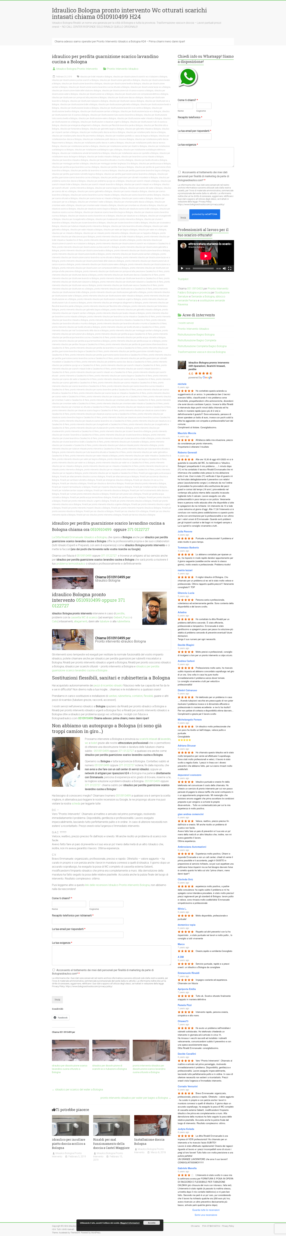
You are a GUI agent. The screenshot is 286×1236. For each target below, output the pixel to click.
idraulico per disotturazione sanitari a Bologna (99, 111)
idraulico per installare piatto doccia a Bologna (146, 132)
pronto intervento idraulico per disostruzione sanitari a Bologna (132, 254)
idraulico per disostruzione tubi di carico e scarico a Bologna (127, 90)
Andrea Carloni (186, 661)
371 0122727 (138, 529)
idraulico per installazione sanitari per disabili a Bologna (123, 146)
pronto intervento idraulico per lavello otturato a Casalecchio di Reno (130, 327)
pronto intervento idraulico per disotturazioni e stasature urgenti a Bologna (109, 299)
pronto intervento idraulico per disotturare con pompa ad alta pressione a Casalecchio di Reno (123, 271)
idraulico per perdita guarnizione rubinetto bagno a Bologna (77, 174)
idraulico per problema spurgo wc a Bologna (105, 181)
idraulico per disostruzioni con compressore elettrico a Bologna (141, 94)
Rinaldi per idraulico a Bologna (73, 483)
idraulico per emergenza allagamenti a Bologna (80, 125)
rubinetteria (123, 621)
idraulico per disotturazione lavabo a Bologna (79, 108)
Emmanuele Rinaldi (188, 973)
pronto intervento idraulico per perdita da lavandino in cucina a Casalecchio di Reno (106, 348)
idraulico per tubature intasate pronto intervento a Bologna (85, 226)
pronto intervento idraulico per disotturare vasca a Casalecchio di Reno (127, 285)
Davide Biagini (186, 644)
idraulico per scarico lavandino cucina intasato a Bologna (95, 195)
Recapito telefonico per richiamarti (73, 915)
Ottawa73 (183, 1021)
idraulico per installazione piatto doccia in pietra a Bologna (99, 143)
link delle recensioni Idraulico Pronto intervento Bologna (117, 885)
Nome (55, 909)
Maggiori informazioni (130, 1223)
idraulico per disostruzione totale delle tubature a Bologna (76, 90)
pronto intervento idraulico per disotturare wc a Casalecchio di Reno (123, 289)
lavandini (165, 739)
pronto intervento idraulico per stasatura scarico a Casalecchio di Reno (141, 407)
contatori (137, 695)
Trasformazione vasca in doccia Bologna (202, 352)
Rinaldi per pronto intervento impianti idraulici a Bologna (86, 508)
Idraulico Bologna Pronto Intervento (77, 68)
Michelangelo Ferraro (190, 719)
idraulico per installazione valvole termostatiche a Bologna (85, 153)
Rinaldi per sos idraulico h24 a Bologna (131, 511)
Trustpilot (183, 279)
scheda (76, 803)
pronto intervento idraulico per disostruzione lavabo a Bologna (86, 250)
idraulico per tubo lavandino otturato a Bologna (131, 226)
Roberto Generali (187, 452)
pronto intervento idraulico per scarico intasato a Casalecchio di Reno (127, 383)
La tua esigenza (62, 942)
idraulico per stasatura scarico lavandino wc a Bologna (91, 216)
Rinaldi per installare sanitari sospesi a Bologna (72, 490)
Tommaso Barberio (188, 547)
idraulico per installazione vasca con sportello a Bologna (134, 153)
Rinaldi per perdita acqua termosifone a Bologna (90, 497)
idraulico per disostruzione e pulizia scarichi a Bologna (75, 80)
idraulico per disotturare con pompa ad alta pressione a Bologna (79, 97)
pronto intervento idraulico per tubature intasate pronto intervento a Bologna (124, 445)
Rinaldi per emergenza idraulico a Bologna (114, 480)
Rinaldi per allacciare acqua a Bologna (122, 476)
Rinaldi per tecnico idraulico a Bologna (138, 515)
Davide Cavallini (187, 1053)
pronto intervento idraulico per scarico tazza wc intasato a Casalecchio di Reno (112, 393)
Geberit (118, 617)
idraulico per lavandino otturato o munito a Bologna (111, 160)
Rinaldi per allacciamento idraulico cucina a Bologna (82, 476)
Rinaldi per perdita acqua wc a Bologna (129, 497)
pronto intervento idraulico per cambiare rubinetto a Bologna (109, 240)
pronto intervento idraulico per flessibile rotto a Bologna (106, 306)
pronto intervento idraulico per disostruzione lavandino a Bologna (142, 250)
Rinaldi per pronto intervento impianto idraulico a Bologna (136, 508)
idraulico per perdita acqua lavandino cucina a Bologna (75, 167)
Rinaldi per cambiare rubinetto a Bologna (77, 480)
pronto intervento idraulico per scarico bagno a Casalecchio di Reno (123, 376)
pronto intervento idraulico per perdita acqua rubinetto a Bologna (138, 337)
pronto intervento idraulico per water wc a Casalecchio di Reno (122, 463)
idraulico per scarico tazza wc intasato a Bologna (99, 198)
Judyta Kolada (186, 1129)
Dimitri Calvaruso (187, 690)
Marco (181, 944)
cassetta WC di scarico (84, 617)
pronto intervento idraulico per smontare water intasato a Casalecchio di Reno (129, 403)
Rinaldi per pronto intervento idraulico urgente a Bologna (106, 504)
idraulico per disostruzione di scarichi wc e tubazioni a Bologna (140, 77)
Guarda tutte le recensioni (205, 1209)
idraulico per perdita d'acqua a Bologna (117, 167)
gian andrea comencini (191, 814)
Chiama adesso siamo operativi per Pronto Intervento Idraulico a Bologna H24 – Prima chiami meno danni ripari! (120, 41)
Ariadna (182, 612)
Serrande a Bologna (203, 296)
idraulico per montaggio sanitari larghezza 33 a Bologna (114, 163)
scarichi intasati (148, 739)
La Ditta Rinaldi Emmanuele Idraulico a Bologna (79, 537)
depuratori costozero (189, 774)
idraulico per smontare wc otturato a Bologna (136, 205)
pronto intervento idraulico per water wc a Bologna (73, 463)
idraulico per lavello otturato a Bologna (150, 160)
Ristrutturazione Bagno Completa (197, 340)
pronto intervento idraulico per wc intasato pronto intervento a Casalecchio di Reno (119, 469)
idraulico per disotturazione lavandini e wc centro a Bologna (125, 108)
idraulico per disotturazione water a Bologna (97, 118)
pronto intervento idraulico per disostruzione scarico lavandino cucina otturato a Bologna (149, 1069)
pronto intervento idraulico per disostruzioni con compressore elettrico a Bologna (94, 268)
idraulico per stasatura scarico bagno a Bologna (97, 209)
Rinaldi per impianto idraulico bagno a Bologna (112, 487)
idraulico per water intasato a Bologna (86, 230)
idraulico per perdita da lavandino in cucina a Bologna (94, 170)
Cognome (94, 909)
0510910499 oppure (97, 600)
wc (86, 743)
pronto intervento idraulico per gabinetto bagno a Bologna (84, 310)
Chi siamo (195, 1226)
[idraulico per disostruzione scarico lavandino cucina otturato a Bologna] (70, 1050)
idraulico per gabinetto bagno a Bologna (107, 129)
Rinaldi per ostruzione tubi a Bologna (125, 494)
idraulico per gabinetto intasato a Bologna (143, 129)
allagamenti (80, 621)
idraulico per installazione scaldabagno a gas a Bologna (98, 150)
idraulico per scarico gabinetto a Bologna (94, 191)
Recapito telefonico (190, 117)
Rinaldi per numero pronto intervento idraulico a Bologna (84, 494)
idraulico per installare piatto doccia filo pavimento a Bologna (78, 136)
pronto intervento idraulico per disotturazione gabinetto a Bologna (118, 292)
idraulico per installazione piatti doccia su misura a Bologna (108, 139)
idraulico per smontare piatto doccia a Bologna (133, 202)
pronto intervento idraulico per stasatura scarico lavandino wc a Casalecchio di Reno (95, 421)
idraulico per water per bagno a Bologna (120, 230)
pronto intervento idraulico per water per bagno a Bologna (81, 459)
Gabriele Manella (187, 1168)
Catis (55, 621)
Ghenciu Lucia (186, 592)
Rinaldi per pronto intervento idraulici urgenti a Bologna (85, 501)
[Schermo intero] (229, 268)
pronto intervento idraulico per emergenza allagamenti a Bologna (114, 303)
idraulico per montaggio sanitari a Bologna (70, 163)
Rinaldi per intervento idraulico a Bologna (111, 490)
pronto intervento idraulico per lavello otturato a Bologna (76, 327)
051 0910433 (195, 288)
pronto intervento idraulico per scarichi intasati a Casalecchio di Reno (130, 365)
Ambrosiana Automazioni (192, 846)
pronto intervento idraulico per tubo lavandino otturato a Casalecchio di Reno (93, 452)
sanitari (112, 695)
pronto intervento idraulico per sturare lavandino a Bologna (125, 435)
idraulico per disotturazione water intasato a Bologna (139, 118)
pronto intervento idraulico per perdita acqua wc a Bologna (136, 341)
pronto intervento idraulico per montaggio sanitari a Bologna (135, 330)
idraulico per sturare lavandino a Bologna (88, 223)
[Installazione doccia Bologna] (152, 1116)
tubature (104, 621)
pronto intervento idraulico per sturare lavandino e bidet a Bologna (126, 438)
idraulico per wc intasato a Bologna (67, 233)
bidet (94, 743)
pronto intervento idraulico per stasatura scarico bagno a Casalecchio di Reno (85, 410)
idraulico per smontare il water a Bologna (95, 202)
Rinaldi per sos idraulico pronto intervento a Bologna (98, 515)
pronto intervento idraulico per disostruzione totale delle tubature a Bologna (92, 261)
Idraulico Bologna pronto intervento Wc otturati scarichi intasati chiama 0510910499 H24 (129, 13)
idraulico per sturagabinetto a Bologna (78, 219)
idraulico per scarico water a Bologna (137, 198)
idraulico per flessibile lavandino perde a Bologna (122, 125)
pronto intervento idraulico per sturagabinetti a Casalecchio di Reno (99, 424)
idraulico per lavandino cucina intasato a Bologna (142, 156)
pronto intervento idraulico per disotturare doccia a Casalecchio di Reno (127, 275)
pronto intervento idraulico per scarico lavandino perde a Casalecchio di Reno (103, 389)
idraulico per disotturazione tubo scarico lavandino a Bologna (116, 115)
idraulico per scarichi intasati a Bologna (142, 181)
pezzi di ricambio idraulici (108, 685)
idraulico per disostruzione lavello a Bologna (122, 83)
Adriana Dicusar (187, 745)
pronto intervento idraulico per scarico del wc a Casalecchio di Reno (126, 379)
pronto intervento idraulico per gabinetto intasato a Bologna (135, 310)
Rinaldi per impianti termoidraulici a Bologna (71, 487)
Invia (57, 999)
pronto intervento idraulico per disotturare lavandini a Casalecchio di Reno (131, 278)
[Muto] (224, 268)
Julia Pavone (185, 531)
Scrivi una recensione (206, 1214)
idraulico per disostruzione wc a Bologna (96, 94)
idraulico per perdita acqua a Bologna (155, 163)
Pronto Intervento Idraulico (122, 68)
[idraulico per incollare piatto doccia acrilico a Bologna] (70, 1116)
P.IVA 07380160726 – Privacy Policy (218, 1226)
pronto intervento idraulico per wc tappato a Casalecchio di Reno (110, 473)
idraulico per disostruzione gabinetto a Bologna (120, 80)
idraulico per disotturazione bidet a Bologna (78, 104)
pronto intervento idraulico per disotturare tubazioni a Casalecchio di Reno (131, 282)
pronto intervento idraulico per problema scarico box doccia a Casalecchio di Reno (116, 362)
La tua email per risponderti (68, 929)
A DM (181, 956)
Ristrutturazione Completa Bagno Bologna (202, 346)
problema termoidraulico (70, 563)
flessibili (148, 695)
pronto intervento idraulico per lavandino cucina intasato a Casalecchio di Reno (121, 316)
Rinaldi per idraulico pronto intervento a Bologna (145, 483)
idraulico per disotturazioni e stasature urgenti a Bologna (104, 122)
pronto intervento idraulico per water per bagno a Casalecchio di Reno (136, 459)
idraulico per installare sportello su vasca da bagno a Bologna (131, 136)
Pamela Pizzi (185, 1005)
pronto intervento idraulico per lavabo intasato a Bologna (120, 313)
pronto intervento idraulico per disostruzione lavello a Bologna (78, 254)
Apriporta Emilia (187, 989)
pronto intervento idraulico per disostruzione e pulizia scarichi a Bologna (88, 247)
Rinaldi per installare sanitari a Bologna (150, 487)
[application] (206, 256)
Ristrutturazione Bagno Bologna (196, 334)
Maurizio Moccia (187, 433)
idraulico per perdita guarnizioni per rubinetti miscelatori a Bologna (129, 177)
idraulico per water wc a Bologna (152, 230)
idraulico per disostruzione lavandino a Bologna (82, 83)
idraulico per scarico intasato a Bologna (130, 191)
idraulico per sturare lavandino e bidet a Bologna (127, 223)
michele (182, 384)
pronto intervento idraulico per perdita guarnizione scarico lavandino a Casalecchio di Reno (109, 355)
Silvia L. (182, 908)
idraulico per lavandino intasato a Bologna (70, 160)
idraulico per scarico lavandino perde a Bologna (140, 195)
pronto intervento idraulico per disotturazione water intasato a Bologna (113, 296)
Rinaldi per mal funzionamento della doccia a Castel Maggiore (111, 1143)
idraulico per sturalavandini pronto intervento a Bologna (119, 219)
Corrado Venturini (188, 1086)
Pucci (126, 617)
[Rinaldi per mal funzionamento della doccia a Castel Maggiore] (111, 1116)
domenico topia (186, 924)
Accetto (151, 1222)
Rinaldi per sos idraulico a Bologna (99, 511)
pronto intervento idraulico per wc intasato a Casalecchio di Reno (110, 466)
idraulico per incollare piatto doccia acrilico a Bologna (102, 132)
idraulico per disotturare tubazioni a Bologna (89, 101)
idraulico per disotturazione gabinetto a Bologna (118, 104)
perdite (120, 613)
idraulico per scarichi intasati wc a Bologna (142, 184)
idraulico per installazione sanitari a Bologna (79, 146)
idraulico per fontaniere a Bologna (74, 129)
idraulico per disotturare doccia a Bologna (125, 97)
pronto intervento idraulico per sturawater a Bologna (126, 442)
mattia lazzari (185, 570)
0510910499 (101, 529)
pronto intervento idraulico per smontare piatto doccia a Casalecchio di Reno (122, 400)
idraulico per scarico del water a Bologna (145, 188)
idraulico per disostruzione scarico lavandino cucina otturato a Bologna (99, 87)
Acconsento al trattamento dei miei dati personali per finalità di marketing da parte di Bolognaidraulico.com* (203, 176)
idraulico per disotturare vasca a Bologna (126, 101)
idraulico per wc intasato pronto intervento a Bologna (105, 233)
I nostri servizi (186, 323)
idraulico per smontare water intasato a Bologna (95, 205)
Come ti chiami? (62, 898)
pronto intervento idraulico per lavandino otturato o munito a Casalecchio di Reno (132, 323)
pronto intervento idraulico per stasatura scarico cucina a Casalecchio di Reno (103, 414)
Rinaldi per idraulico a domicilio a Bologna (105, 483)
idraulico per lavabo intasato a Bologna (103, 156)
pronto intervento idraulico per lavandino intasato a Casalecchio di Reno (119, 320)
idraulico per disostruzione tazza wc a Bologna (150, 87)
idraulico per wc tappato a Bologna (144, 233)
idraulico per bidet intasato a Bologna (96, 77)
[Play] (182, 268)
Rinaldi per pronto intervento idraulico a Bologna (130, 501)
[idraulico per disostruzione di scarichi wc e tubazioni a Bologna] (110, 1050)
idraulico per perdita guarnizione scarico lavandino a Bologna (130, 174)
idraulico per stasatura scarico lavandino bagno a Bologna (108, 212)
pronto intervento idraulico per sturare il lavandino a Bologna (125, 431)
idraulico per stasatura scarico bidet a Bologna (138, 209)
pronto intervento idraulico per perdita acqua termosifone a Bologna (81, 341)
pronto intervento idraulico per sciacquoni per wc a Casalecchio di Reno (117, 396)
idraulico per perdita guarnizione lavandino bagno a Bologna (143, 170)
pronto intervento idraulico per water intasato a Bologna (94, 456)
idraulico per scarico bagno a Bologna (111, 188)
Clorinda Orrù (185, 879)
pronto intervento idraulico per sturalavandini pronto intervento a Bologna (101, 428)
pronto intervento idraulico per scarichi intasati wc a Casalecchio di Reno (101, 372)
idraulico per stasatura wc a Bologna (131, 216)
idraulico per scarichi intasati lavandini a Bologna (102, 184)
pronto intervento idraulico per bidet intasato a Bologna (119, 236)
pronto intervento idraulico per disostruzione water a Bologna (101, 264)
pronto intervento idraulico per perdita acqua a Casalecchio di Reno (123, 334)
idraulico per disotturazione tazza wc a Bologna (140, 111)
